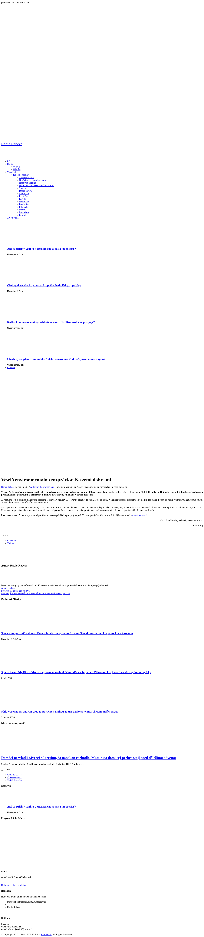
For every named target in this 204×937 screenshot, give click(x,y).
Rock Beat (24, 196)
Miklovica (24, 201)
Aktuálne (34, 487)
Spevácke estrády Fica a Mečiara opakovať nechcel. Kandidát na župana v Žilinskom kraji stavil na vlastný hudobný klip (76, 672)
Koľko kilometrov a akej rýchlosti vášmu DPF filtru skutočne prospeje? (51, 322)
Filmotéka (24, 207)
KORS (22, 199)
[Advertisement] (102, 392)
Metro (22, 209)
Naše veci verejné (27, 183)
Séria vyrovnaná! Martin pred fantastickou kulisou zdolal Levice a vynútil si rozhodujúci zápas (59, 711)
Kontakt (11, 367)
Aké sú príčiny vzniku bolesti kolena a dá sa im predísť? (41, 248)
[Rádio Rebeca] (15, 156)
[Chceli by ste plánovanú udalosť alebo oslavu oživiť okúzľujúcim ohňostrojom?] (30, 353)
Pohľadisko (24, 204)
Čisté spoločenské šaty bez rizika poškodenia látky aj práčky (44, 285)
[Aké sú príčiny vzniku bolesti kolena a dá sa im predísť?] (30, 243)
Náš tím (16, 169)
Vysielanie (12, 172)
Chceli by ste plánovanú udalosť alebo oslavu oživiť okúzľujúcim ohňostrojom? (56, 359)
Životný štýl (13, 217)
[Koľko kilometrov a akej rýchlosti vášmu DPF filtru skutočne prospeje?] (30, 316)
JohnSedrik (46, 934)
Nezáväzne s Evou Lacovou (32, 180)
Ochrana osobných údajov (13, 885)
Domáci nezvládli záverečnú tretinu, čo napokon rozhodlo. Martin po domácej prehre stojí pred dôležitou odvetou (88, 758)
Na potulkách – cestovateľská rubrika (36, 185)
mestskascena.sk (140, 515)
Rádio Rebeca (8, 487)
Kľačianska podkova (15, 590)
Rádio (10, 164)
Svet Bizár (24, 193)
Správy (22, 188)
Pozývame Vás (47, 487)
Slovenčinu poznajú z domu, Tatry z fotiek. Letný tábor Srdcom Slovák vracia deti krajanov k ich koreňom (67, 633)
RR (8, 161)
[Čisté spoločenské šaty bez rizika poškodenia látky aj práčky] (30, 279)
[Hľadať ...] (2, 770)
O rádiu (16, 166)
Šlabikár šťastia (26, 177)
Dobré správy (25, 191)
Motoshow (24, 212)
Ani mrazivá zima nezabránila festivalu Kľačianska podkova (35, 593)
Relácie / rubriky (21, 174)
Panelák (23, 215)
